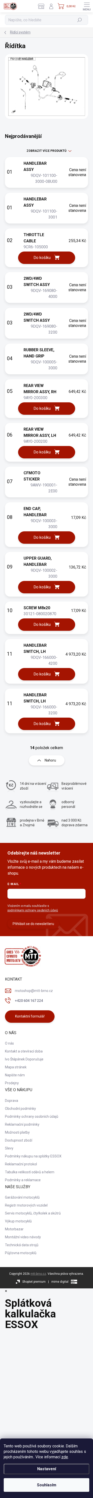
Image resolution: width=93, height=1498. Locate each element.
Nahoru (50, 760)
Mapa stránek (16, 1067)
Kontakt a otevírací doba (24, 1051)
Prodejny (12, 1083)
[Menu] (87, 6)
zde (64, 1457)
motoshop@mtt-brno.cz (34, 991)
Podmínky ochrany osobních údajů (31, 1116)
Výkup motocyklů (18, 1221)
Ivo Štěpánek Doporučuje (24, 1059)
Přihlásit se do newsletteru (33, 924)
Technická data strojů (21, 1245)
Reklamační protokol (21, 1164)
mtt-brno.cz (38, 1273)
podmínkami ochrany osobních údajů (32, 910)
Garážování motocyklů (22, 1197)
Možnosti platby (17, 1132)
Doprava (11, 1101)
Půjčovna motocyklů (20, 1253)
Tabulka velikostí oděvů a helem (29, 1172)
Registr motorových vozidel (26, 1205)
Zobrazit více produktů (46, 151)
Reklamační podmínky (22, 1124)
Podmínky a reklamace (23, 1180)
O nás (9, 1043)
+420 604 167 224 (29, 1001)
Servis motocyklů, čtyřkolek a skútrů (33, 1213)
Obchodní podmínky (20, 1109)
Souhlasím (46, 1485)
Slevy (9, 1148)
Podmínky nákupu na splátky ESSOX (33, 1156)
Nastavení (46, 1468)
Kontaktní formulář (30, 1016)
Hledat (80, 20)
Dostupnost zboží (18, 1140)
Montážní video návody (23, 1237)
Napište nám (15, 1075)
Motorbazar (14, 1229)
